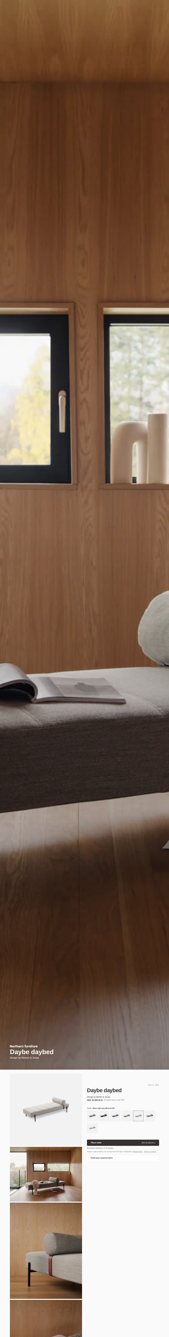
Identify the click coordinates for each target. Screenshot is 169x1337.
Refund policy (138, 1152)
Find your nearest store (102, 1158)
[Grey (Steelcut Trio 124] (150, 1116)
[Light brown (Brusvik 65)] (126, 1116)
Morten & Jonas (30, 1057)
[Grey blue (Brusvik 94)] (115, 1116)
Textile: (100, 1108)
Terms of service (150, 1152)
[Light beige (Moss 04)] (92, 1128)
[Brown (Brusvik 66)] (92, 1116)
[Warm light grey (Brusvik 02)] (138, 1116)
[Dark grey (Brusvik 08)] (103, 1116)
